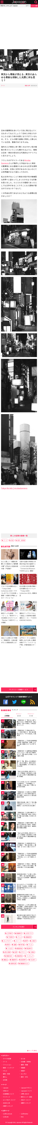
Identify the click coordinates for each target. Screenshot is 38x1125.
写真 (12, 540)
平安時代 (11, 937)
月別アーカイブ (26, 1100)
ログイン (28, 5)
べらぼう (10, 948)
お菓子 (34, 941)
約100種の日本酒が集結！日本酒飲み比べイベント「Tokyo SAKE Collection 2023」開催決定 (28, 591)
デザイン (23, 952)
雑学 (26, 941)
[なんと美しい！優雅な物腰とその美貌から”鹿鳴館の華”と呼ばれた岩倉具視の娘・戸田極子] (9, 554)
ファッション (7, 1065)
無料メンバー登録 (26, 1097)
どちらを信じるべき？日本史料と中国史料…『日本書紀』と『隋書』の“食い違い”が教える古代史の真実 (26, 784)
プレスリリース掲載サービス (18, 689)
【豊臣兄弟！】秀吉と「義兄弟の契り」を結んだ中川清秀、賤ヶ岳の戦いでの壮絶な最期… (26, 865)
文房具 (32, 952)
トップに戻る (32, 1051)
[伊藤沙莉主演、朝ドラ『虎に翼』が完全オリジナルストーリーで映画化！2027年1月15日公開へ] (8, 806)
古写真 (5, 1080)
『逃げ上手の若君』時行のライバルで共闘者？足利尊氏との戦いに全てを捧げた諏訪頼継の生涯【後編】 (26, 835)
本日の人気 (6, 1103)
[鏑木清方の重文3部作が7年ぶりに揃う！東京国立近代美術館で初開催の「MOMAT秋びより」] (8, 919)
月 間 (31, 715)
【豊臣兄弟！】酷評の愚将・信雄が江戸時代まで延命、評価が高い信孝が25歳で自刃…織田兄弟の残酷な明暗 (26, 825)
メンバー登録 (34, 5)
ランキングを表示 (18, 927)
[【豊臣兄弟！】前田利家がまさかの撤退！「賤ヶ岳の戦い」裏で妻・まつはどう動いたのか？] (8, 847)
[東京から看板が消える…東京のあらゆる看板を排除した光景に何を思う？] (19, 60)
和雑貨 (23, 1068)
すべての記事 (7, 1059)
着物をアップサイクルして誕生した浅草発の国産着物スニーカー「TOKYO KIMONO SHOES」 (28, 616)
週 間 (19, 715)
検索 (35, 2)
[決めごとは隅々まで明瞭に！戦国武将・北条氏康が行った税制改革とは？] (9, 631)
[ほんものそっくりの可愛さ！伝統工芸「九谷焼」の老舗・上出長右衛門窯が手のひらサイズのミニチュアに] (8, 888)
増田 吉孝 (27, 85)
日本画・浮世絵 (26, 1062)
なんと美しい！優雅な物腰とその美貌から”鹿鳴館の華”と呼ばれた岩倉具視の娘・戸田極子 (9, 564)
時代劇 (22, 945)
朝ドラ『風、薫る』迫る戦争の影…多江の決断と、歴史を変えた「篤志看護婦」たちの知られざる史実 (26, 763)
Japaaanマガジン (26, 1088)
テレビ (30, 945)
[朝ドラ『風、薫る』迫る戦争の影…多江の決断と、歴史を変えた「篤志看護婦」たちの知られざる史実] (8, 765)
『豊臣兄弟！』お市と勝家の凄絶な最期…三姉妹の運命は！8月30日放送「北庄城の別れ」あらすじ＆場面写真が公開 (27, 907)
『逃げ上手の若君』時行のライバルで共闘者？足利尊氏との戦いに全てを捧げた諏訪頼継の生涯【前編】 (26, 773)
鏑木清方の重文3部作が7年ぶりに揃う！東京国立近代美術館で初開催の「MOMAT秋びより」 (26, 916)
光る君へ (33, 960)
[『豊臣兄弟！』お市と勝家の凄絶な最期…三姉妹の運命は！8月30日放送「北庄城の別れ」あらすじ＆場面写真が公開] (8, 909)
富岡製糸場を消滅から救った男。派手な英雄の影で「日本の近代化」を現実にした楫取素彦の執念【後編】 (26, 897)
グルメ (5, 1071)
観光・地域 (6, 1074)
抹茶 (15, 952)
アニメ (20, 937)
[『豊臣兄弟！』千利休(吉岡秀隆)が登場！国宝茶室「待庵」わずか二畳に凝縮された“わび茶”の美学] (8, 744)
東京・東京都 (21, 540)
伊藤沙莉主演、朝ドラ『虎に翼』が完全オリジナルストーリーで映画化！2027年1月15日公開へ (27, 803)
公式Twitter (14, 702)
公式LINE (23, 702)
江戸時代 (9, 933)
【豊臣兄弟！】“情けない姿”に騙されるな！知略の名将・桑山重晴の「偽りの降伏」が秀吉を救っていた (26, 722)
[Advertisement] (19, 28)
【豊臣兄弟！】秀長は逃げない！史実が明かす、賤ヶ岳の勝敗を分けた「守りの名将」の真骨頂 (26, 732)
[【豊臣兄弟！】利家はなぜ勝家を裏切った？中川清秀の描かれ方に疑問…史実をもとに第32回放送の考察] (8, 796)
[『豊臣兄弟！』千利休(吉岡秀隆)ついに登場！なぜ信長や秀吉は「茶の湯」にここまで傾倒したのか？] (8, 857)
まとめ (23, 1059)
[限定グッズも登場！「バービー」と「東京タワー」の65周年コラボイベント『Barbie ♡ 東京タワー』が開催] (9, 606)
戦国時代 (19, 933)
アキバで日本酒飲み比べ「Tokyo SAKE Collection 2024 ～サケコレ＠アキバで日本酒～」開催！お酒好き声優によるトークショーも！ (9, 592)
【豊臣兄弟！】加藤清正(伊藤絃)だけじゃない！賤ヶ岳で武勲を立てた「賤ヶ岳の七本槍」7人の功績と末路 (27, 753)
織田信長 (19, 948)
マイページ (6, 1097)
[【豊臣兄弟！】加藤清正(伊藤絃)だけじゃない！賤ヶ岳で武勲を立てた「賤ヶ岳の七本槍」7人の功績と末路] (8, 755)
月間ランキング (8, 1106)
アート (3, 85)
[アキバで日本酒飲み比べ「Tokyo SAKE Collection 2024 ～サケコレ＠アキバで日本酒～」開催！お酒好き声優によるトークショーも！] (9, 579)
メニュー (2, 2)
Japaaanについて (26, 1091)
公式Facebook (5, 702)
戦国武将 (28, 937)
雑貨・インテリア (8, 1068)
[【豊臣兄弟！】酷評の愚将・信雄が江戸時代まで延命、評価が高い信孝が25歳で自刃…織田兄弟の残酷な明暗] (8, 827)
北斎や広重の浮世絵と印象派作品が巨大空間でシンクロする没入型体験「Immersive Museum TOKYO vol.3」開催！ (28, 566)
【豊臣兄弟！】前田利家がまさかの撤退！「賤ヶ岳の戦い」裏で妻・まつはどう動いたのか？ (26, 845)
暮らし (5, 1077)
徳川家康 (7, 952)
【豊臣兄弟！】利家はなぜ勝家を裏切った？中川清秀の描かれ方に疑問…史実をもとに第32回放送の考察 (26, 794)
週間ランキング (26, 1103)
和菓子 (23, 1071)
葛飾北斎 (13, 963)
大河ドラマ (29, 933)
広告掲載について (8, 1094)
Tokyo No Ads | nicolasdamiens (14, 488)
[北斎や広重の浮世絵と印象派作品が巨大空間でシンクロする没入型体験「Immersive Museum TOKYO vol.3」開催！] (28, 554)
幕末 (8, 945)
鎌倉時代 (14, 960)
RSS (32, 702)
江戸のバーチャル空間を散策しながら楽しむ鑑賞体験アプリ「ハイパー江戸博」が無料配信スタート (28, 642)
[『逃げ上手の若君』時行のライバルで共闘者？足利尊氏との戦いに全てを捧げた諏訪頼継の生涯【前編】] (8, 775)
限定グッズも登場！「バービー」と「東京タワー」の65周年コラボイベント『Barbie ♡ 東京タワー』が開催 (9, 618)
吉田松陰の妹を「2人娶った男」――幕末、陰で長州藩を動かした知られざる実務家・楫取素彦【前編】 (27, 876)
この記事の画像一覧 (20, 535)
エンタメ (23, 1074)
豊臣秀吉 (19, 956)
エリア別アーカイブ (9, 1100)
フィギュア (29, 956)
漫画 (15, 945)
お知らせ (6, 1091)
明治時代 (29, 948)
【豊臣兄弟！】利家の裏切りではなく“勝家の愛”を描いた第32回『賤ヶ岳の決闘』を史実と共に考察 (26, 815)
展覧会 (6, 960)
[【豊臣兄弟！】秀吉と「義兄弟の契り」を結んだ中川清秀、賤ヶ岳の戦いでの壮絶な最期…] (8, 868)
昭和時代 (23, 960)
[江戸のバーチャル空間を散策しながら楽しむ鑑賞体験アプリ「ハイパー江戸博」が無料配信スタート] (28, 631)
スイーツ (18, 941)
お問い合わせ (25, 1094)
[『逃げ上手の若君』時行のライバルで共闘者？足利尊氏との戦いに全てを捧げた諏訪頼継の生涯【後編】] (8, 837)
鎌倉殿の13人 (24, 963)
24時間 (7, 715)
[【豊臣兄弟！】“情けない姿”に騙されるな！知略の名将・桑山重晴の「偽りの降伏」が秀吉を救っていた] (8, 724)
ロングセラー (8, 941)
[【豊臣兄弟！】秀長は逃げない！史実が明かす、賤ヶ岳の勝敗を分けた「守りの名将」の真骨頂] (8, 734)
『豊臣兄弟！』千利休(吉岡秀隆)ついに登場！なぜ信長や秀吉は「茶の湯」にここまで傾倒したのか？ (27, 856)
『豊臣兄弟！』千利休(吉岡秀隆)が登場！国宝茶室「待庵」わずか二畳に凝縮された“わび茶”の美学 (27, 743)
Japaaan (19, 2)
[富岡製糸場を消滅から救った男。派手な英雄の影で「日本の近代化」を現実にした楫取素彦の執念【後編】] (8, 898)
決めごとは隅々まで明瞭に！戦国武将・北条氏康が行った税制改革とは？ (9, 640)
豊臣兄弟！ (9, 956)
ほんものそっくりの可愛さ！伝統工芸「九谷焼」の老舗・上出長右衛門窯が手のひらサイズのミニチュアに (26, 886)
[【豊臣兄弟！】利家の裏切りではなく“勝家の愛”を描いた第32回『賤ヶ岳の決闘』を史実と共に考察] (8, 816)
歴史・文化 (24, 1077)
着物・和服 (24, 1065)
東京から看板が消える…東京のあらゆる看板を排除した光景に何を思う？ (19, 77)
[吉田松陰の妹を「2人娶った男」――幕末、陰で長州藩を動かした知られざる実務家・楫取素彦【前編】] (8, 878)
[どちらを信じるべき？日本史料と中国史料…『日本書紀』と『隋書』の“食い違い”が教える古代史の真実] (8, 785)
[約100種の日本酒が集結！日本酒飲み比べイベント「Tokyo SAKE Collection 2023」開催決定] (28, 579)
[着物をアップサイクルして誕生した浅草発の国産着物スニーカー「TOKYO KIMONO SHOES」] (28, 606)
